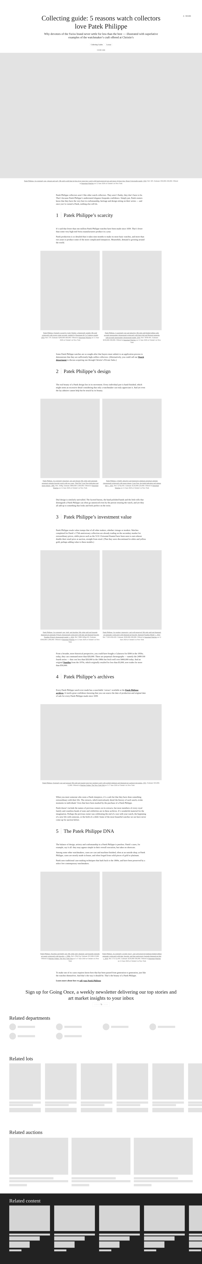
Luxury (108, 45)
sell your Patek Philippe (90, 980)
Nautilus (67, 662)
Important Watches (87, 183)
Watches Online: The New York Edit (92, 785)
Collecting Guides (97, 45)
